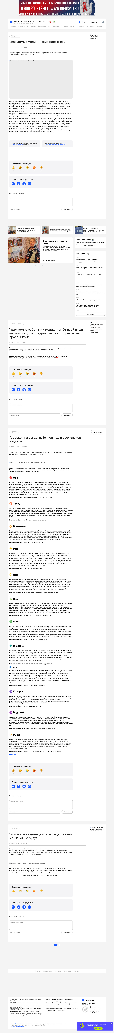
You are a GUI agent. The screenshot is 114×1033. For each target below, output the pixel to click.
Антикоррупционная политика (18, 1023)
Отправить (67, 209)
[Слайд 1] (35, 265)
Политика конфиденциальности (18, 1026)
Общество (14, 828)
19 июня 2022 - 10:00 (14, 446)
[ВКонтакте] (13, 183)
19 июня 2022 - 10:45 (14, 342)
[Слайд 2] (37, 265)
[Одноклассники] (18, 183)
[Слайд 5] (44, 265)
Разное (76, 971)
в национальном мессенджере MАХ (55, 144)
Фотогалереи (31, 26)
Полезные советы (67, 26)
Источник (12, 754)
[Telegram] (24, 183)
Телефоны (55, 26)
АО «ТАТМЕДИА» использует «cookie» (20, 1024)
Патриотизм (90, 26)
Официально (15, 36)
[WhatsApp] (29, 183)
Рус (77, 22)
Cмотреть (98, 1028)
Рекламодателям (44, 26)
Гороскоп (14, 432)
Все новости (90, 314)
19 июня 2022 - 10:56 (14, 47)
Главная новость (16, 323)
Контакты (21, 26)
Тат (85, 22)
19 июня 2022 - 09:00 (14, 843)
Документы (80, 26)
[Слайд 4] (42, 265)
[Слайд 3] (40, 265)
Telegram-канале (18, 144)
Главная (13, 26)
